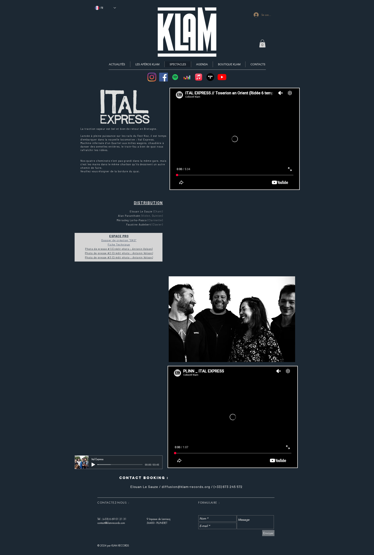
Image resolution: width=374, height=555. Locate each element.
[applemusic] (198, 77)
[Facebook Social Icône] (163, 77)
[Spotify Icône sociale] (175, 77)
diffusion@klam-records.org (186, 486)
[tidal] (210, 77)
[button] (262, 44)
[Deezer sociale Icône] (187, 77)
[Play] (93, 465)
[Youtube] (222, 77)
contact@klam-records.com (111, 523)
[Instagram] (151, 77)
